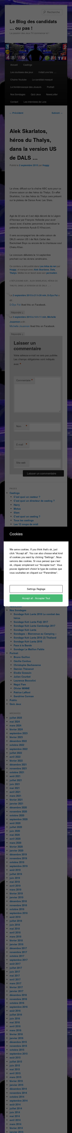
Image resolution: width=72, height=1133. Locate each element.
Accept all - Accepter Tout (36, 598)
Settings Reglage (36, 589)
